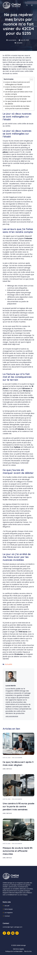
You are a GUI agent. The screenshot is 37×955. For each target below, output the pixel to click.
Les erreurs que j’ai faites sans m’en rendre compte (18, 93)
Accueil (7, 906)
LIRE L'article (7, 768)
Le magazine (9, 912)
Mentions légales (18, 949)
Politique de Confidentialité (13, 951)
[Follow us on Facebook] (4, 933)
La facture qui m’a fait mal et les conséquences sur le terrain (17, 97)
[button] (26, 5)
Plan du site (28, 951)
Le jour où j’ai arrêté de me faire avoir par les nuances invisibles (17, 107)
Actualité (19, 43)
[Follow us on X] (8, 933)
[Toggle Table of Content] (30, 79)
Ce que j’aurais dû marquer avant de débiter (18, 102)
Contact (7, 916)
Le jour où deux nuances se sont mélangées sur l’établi (17, 83)
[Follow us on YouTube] (12, 933)
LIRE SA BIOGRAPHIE (12, 716)
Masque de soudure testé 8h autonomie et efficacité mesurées (18, 851)
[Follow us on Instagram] (17, 933)
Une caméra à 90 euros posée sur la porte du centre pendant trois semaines (18, 806)
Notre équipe (9, 909)
